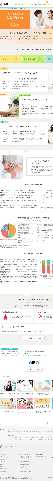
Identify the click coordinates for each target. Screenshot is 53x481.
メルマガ (42, 1)
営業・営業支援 (3, 471)
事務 (16, 437)
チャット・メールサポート (5, 457)
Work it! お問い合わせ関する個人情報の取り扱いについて (23, 478)
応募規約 (25, 477)
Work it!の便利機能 (39, 454)
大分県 (42, 431)
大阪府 (27, 431)
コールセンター (11, 437)
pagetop (47, 423)
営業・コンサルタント (19, 439)
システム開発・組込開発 (41, 439)
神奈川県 (20, 431)
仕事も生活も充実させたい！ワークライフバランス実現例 (26, 459)
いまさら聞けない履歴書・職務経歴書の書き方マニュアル (26, 457)
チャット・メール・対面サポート (24, 437)
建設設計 (1, 466)
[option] (8, 388)
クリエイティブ (11, 439)
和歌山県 (31, 431)
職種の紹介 (31, 4)
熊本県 (45, 431)
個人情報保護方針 (8, 477)
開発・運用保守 (3, 468)
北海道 (9, 431)
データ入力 (47, 437)
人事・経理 (2, 459)
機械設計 (51, 437)
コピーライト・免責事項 (17, 477)
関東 (16, 4)
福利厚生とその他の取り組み (41, 456)
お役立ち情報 (38, 4)
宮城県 (13, 431)
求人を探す (24, 4)
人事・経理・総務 (34, 437)
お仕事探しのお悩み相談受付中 (25, 471)
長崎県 (39, 431)
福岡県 (35, 431)
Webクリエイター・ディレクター (6, 469)
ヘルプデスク (41, 437)
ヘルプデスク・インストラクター (6, 461)
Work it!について (46, 4)
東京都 (16, 431)
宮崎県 (49, 431)
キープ (49, 1)
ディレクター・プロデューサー (30, 439)
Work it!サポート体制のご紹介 (25, 454)
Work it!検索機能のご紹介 (24, 464)
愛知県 (24, 431)
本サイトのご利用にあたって (5, 478)
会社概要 (1, 477)
